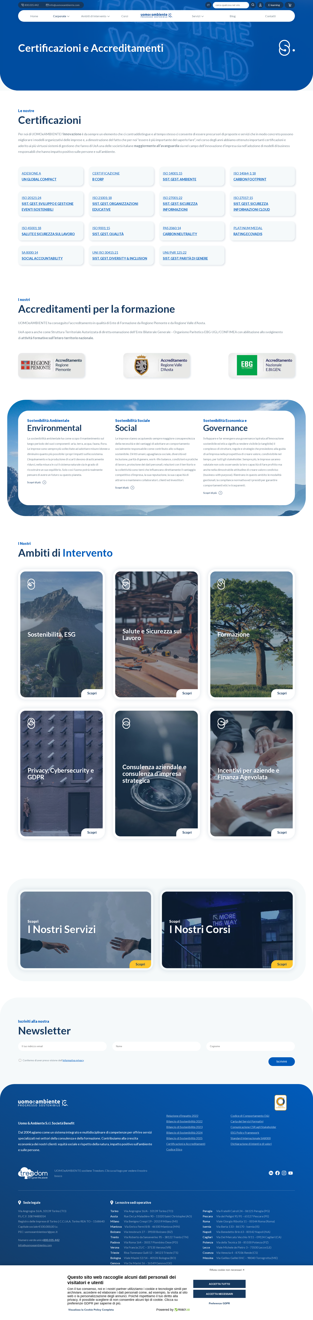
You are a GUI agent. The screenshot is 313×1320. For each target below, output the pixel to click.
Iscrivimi (281, 1061)
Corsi (124, 16)
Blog (233, 16)
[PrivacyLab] (182, 1309)
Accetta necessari (219, 1293)
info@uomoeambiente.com (64, 5)
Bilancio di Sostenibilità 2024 (184, 1132)
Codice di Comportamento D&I (250, 1115)
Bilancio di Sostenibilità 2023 (184, 1127)
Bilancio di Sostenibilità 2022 (184, 1121)
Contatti (270, 16)
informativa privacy (73, 1060)
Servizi (196, 16)
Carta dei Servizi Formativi (247, 1121)
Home (34, 16)
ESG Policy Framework (245, 1132)
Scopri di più (34, 482)
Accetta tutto (219, 1284)
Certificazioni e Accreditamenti (185, 1143)
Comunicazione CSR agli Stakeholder (253, 1127)
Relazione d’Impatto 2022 (182, 1115)
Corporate (59, 16)
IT (201, 5)
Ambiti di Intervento (93, 16)
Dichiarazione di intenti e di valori (251, 1143)
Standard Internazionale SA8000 (251, 1138)
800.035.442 (32, 5)
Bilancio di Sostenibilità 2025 (184, 1138)
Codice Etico (174, 1149)
